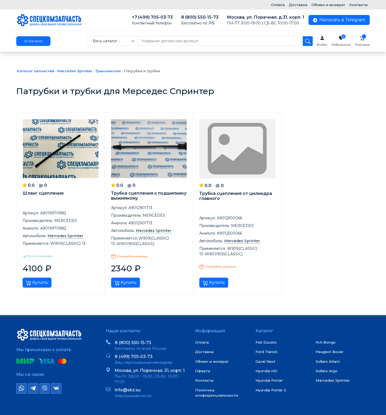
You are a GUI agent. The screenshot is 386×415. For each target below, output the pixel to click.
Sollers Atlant (328, 361)
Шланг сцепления (43, 193)
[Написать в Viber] (44, 388)
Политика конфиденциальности (216, 392)
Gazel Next (265, 361)
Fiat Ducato (266, 342)
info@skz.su (127, 389)
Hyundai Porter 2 (270, 390)
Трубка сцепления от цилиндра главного (235, 196)
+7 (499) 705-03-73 (152, 20)
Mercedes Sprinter (333, 380)
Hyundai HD (266, 371)
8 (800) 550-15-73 (199, 20)
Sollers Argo (326, 371)
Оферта (202, 371)
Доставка (298, 5)
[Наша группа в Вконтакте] (56, 388)
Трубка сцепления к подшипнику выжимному (148, 196)
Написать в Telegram (341, 19)
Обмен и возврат (328, 5)
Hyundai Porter (269, 380)
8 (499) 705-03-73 (134, 356)
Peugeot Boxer (329, 352)
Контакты (358, 5)
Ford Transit (266, 352)
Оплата (278, 5)
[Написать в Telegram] (33, 388)
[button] (33, 41)
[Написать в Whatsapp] (21, 388)
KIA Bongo (326, 342)
